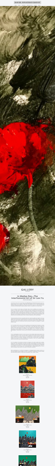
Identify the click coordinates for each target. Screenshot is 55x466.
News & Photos (29, 5)
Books (19, 5)
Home (16, 5)
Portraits (23, 5)
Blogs (39, 5)
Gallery (35, 5)
